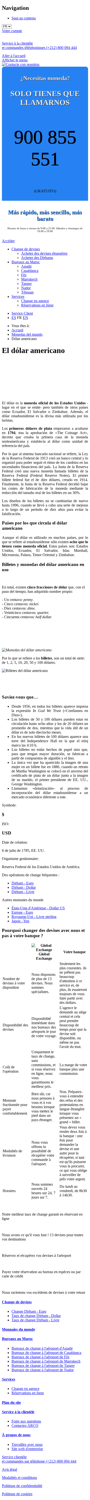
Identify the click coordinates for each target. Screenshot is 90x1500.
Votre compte (12, 31)
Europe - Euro (22, 912)
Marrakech (29, 279)
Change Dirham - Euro (29, 1311)
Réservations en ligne (37, 305)
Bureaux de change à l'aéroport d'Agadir (42, 1348)
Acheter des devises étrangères (44, 253)
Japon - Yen (20, 921)
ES (14, 318)
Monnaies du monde (18, 1329)
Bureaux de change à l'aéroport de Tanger (43, 1366)
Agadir (26, 266)
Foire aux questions (26, 1421)
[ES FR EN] (45, 26)
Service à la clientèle (18, 1412)
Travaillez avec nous (27, 1444)
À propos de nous (16, 1435)
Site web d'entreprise (27, 1449)
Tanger (26, 284)
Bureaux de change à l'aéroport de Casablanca (46, 1353)
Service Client (22, 313)
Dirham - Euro (23, 883)
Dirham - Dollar (24, 887)
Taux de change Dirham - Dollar (36, 1316)
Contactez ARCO (25, 1426)
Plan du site (11, 1402)
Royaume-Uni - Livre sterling (34, 917)
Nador (26, 288)
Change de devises (26, 249)
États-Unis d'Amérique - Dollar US (38, 908)
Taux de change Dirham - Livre (35, 1320)
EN (25, 318)
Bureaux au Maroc (26, 262)
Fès (23, 275)
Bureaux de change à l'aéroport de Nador (43, 1370)
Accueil (17, 330)
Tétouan (27, 292)
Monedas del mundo (27, 334)
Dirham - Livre (23, 892)
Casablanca (29, 271)
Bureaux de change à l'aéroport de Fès (40, 1357)
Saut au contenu (24, 18)
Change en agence (35, 301)
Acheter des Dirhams (37, 258)
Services (18, 296)
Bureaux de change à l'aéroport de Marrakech (46, 1361)
